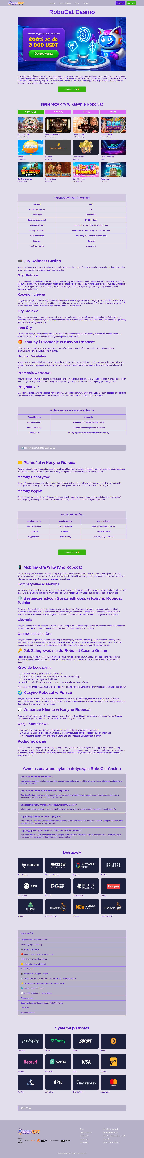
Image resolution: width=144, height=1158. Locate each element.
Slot (111, 112)
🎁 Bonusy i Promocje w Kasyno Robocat (37, 954)
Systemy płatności (28, 1013)
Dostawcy (25, 1008)
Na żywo (57, 112)
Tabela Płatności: (27, 969)
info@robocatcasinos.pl (111, 1142)
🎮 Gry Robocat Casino (30, 949)
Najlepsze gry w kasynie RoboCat (34, 940)
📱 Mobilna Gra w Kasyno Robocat (34, 974)
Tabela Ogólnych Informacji (31, 945)
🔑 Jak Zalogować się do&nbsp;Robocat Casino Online (42, 983)
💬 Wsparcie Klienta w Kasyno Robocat (36, 993)
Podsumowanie (27, 998)
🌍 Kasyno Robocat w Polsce (32, 988)
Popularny (29, 112)
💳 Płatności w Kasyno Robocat (33, 964)
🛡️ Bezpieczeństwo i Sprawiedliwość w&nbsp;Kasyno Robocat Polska (48, 979)
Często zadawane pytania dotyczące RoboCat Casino (42, 1003)
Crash (84, 112)
